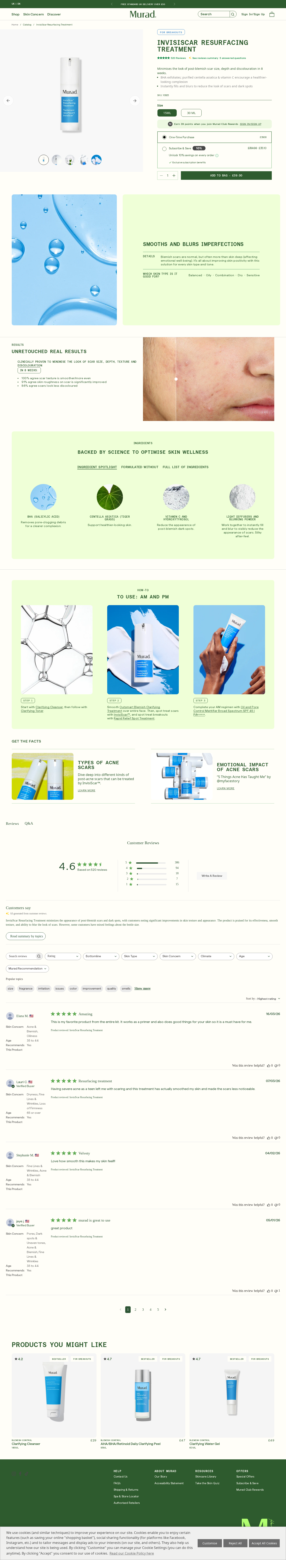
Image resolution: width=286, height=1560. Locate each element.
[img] (143, 14)
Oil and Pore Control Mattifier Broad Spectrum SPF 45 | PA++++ (226, 710)
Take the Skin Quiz (207, 1483)
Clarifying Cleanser (49, 707)
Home (15, 24)
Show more (142, 988)
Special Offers (245, 1476)
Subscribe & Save (247, 1483)
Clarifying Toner (32, 710)
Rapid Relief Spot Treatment (134, 718)
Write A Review (212, 875)
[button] (271, 15)
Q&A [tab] (29, 823)
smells (126, 988)
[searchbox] (20, 956)
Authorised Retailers (127, 1502)
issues (59, 988)
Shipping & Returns (126, 1489)
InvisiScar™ (122, 714)
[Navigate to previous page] (120, 1309)
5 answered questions (233, 58)
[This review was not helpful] (275, 1065)
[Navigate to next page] (165, 1309)
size (10, 988)
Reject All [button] (235, 1543)
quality (111, 988)
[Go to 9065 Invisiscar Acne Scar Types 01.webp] (42, 776)
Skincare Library (205, 1476)
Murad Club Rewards (250, 1489)
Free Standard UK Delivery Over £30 (143, 4)
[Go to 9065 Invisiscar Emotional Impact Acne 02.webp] (182, 776)
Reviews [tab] (12, 823)
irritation (44, 988)
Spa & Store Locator (126, 1496)
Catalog (27, 24)
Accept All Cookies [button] (264, 1543)
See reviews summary (205, 58)
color (73, 988)
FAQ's (117, 1483)
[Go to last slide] (112, 4)
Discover (54, 14)
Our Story (161, 1476)
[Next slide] (174, 4)
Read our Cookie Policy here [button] (132, 1553)
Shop (15, 14)
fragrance (25, 988)
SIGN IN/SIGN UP (250, 124)
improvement (92, 988)
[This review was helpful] (268, 1065)
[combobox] (63, 956)
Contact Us (121, 1476)
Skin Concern (33, 14)
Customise (209, 1543)
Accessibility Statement (169, 1483)
